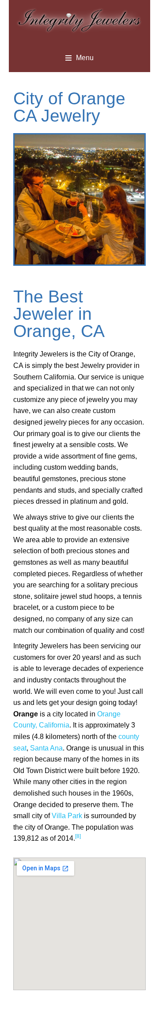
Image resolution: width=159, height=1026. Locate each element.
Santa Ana (46, 748)
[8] (78, 836)
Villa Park (67, 815)
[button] (79, 58)
